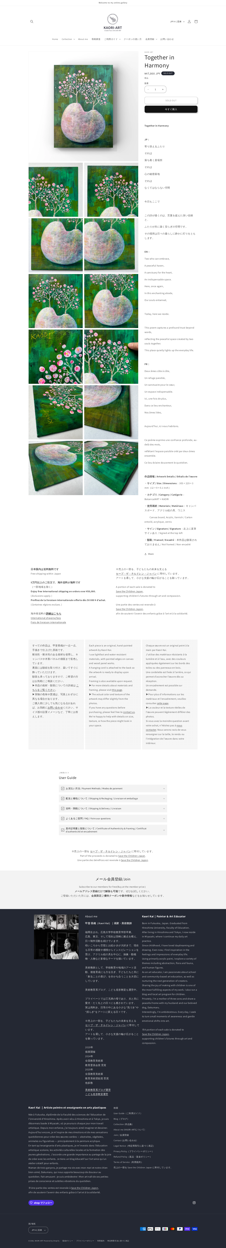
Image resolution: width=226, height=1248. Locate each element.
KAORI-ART (39, 1241)
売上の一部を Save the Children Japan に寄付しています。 (143, 1167)
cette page (163, 703)
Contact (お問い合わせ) (125, 1140)
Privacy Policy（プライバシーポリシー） (134, 1151)
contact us (129, 712)
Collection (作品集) (123, 1124)
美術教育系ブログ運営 (98, 1089)
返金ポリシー (67, 1241)
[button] (31, 21)
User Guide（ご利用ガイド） (128, 1113)
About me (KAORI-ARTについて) (129, 1129)
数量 (147, 83)
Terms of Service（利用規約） (128, 1162)
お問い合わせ (55, 707)
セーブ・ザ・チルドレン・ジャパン (136, 573)
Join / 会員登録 (121, 1135)
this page (117, 690)
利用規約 (101, 1241)
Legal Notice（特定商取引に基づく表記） (134, 1146)
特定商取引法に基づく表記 (118, 1241)
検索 (116, 1108)
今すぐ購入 (171, 109)
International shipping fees (46, 618)
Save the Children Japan (129, 591)
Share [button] (151, 553)
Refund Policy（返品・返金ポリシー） (133, 1156)
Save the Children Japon (129, 609)
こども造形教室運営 (96, 1094)
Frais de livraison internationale (48, 622)
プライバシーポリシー (85, 1241)
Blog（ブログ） (121, 1118)
